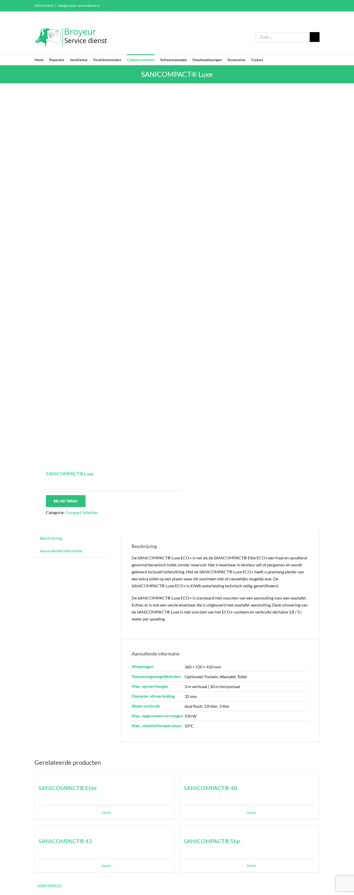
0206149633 (49, 885)
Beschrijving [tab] (51, 538)
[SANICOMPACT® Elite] (104, 775)
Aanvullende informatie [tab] (61, 550)
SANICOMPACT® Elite (68, 787)
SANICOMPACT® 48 (210, 787)
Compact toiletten (81, 512)
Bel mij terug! (66, 501)
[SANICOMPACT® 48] (249, 775)
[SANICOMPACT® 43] (104, 828)
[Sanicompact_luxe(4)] (102, 277)
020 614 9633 (44, 6)
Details (106, 812)
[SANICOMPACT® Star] (249, 828)
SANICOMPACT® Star (212, 841)
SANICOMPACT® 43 (65, 841)
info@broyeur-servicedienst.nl (78, 6)
